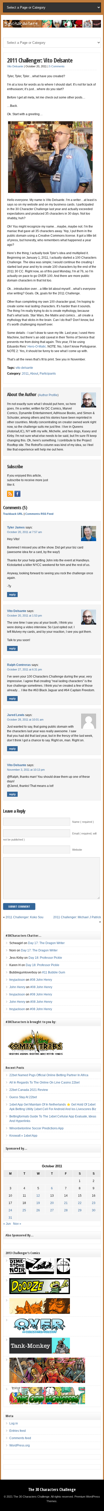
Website (77, 849)
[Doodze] (39, 1293)
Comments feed (20, 1438)
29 (80, 1210)
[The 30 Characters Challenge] (52, 26)
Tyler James (16, 527)
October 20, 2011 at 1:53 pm (24, 615)
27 (52, 1210)
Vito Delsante (15, 66)
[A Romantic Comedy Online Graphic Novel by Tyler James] (39, 1332)
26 (38, 1210)
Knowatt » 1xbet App (23, 1135)
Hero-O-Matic (37, 346)
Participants (48, 373)
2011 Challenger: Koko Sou (24, 917)
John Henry (17, 987)
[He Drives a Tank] (39, 1352)
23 (93, 1203)
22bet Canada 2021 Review (28, 1090)
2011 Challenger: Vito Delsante (39, 60)
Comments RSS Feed (39, 513)
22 (80, 1203)
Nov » (17, 1224)
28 (66, 1210)
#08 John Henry (41, 980)
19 (38, 1203)
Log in (13, 1423)
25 (24, 1210)
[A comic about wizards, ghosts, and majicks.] (39, 1313)
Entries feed (17, 1431)
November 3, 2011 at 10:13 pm (26, 769)
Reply (12, 594)
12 (38, 1195)
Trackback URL (13, 513)
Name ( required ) (83, 821)
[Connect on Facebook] (17, 494)
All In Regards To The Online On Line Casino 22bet (44, 1082)
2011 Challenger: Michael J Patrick (77, 917)
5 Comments (57, 66)
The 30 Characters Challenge (52, 1489)
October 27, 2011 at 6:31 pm (24, 669)
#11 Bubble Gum (53, 972)
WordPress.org (19, 1445)
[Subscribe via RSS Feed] (10, 494)
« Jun (7, 1224)
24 (10, 1210)
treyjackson (17, 980)
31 (10, 1217)
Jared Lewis (15, 715)
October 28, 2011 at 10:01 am (25, 719)
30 (93, 1210)
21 (66, 1203)
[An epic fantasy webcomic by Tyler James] (47, 1382)
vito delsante (24, 368)
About (34, 373)
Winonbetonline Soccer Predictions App (36, 1128)
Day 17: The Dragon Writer (46, 943)
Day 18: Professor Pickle (45, 957)
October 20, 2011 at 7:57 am (24, 532)
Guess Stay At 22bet (23, 1097)
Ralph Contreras (19, 665)
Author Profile (48, 395)
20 (52, 1203)
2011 (25, 373)
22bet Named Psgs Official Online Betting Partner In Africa (48, 1075)
